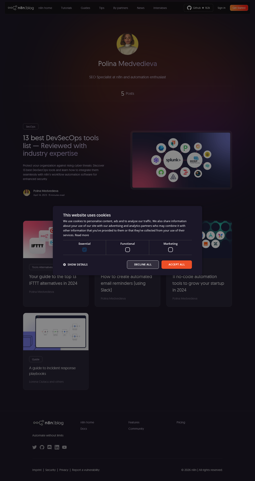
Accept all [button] (177, 264)
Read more (82, 235)
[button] (75, 264)
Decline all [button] (143, 264)
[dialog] (127, 240)
